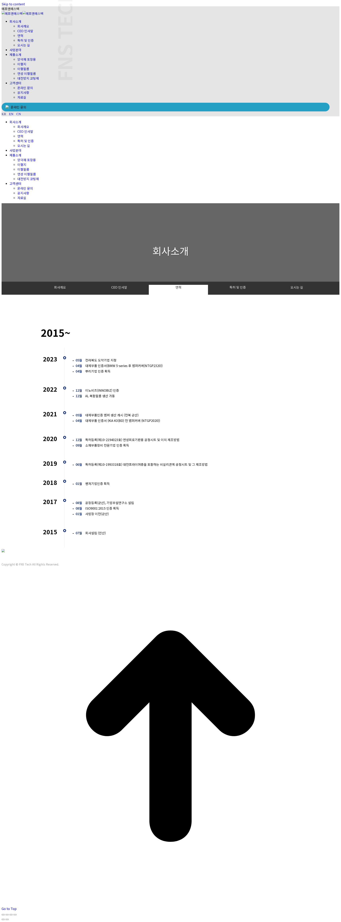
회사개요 (60, 287)
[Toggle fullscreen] (11, 914)
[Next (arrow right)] (7, 919)
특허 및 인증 (238, 287)
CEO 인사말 (119, 287)
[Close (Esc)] (3, 914)
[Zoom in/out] (15, 914)
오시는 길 (296, 287)
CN (18, 114)
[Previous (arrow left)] (3, 919)
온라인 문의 (18, 107)
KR (4, 114)
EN (11, 114)
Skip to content (13, 4)
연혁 (178, 287)
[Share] (7, 914)
